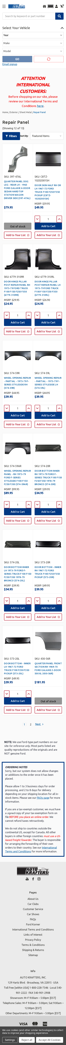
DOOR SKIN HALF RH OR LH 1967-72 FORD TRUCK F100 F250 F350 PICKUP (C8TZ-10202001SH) (48, 192)
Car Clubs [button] (33, 904)
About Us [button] (33, 898)
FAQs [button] (33, 919)
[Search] (59, 16)
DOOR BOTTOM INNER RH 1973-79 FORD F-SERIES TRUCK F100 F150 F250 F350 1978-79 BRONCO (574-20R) (48, 478)
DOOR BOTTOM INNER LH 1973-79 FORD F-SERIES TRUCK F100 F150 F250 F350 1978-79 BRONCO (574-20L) (17, 574)
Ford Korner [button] (33, 924)
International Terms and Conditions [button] (33, 929)
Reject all (26, 1040)
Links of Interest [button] (33, 934)
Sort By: (24, 136)
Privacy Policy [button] (33, 939)
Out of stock (17, 226)
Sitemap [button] (33, 955)
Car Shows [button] (33, 914)
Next (38, 724)
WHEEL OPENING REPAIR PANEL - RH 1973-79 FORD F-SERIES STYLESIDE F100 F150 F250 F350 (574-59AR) (17, 478)
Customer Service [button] (33, 909)
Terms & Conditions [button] (33, 944)
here (40, 106)
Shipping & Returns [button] (33, 950)
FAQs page (43, 797)
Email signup (9, 64)
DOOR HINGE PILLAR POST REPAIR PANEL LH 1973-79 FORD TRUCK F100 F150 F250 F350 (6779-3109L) (48, 288)
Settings (10, 1040)
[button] (50, 6)
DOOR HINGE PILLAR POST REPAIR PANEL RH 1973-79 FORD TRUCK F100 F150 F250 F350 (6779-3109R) (17, 288)
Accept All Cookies (50, 1040)
